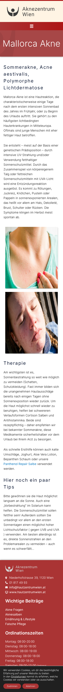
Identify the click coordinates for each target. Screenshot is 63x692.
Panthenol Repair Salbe (20, 464)
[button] (31, 26)
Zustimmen (12, 686)
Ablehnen (30, 686)
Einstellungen (18, 676)
